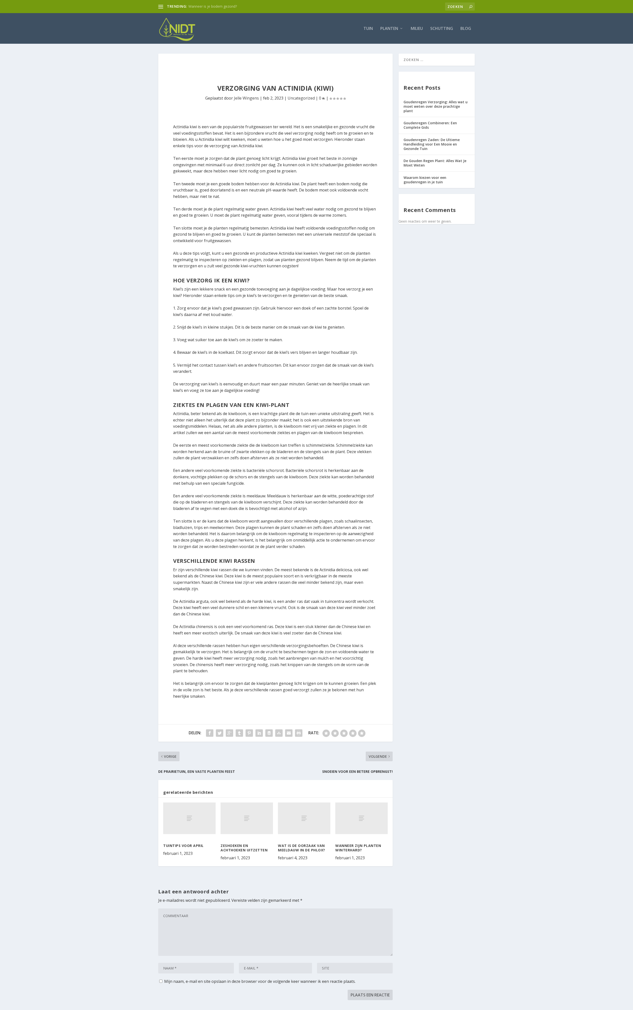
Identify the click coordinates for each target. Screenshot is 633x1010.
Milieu (417, 28)
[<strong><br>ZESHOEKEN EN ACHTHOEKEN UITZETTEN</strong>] (247, 818)
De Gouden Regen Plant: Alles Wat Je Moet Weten (435, 163)
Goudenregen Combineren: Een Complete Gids (430, 125)
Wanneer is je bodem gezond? (212, 6)
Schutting (441, 28)
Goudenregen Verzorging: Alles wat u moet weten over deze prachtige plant (436, 106)
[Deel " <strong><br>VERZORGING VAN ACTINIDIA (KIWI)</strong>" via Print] (299, 733)
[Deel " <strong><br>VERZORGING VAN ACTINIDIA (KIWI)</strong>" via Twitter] (220, 733)
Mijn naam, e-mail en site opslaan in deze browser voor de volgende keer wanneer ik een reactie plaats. (260, 981)
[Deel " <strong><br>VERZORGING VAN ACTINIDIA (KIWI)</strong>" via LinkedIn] (259, 733)
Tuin (368, 28)
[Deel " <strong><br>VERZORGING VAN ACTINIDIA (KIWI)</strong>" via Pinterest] (249, 733)
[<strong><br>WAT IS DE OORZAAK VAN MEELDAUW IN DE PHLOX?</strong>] (304, 818)
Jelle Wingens (246, 98)
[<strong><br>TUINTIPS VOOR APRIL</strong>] (189, 818)
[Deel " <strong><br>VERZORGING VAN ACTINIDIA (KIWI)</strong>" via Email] (289, 733)
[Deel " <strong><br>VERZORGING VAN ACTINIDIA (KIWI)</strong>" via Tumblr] (239, 733)
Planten (389, 28)
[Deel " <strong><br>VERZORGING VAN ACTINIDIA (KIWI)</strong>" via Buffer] (269, 733)
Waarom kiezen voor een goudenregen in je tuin (425, 179)
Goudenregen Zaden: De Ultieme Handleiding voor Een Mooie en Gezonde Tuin (432, 144)
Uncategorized (301, 98)
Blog (465, 28)
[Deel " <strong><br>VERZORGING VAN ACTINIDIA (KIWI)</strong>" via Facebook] (210, 733)
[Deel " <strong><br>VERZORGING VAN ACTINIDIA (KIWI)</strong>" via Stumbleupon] (279, 733)
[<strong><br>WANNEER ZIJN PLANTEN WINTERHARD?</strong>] (361, 818)
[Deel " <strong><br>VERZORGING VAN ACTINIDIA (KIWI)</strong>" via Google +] (229, 733)
